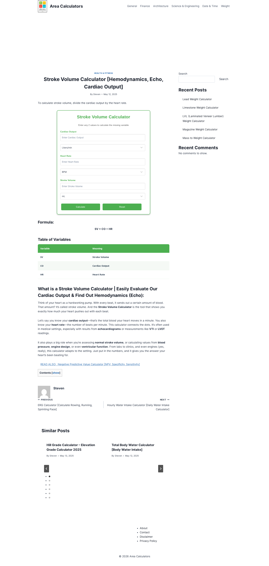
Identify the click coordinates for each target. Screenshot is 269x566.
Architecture (160, 6)
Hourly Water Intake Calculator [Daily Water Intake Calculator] (138, 404)
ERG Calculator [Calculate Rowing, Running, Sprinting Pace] (65, 404)
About (143, 528)
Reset (122, 207)
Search (183, 73)
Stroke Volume (68, 180)
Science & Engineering (185, 6)
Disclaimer (146, 536)
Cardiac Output (68, 131)
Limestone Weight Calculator (200, 107)
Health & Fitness (103, 73)
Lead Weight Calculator (197, 99)
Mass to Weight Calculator (199, 138)
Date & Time (210, 6)
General (132, 6)
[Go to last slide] (46, 468)
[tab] (49, 476)
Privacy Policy (148, 540)
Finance (145, 6)
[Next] (160, 468)
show (56, 372)
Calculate (80, 207)
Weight (225, 6)
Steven (96, 94)
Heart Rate (65, 156)
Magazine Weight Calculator (200, 129)
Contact (145, 532)
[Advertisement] (134, 36)
